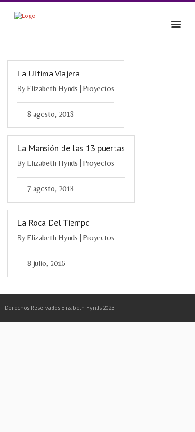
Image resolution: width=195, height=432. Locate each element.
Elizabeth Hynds (52, 88)
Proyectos (98, 88)
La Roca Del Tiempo (53, 222)
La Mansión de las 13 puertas (71, 148)
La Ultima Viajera (48, 73)
